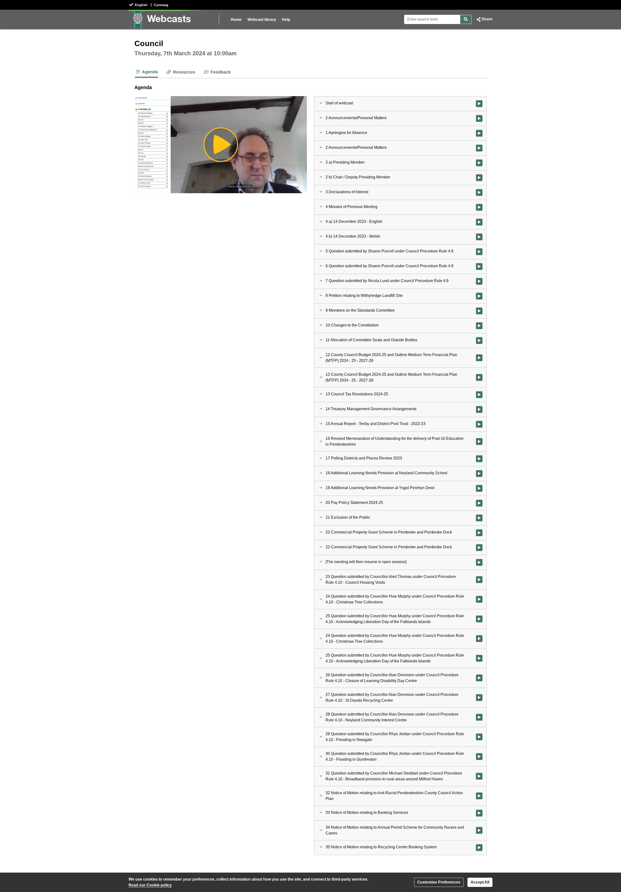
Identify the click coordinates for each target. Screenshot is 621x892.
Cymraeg (161, 5)
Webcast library (261, 19)
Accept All (480, 882)
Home (236, 19)
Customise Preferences (438, 882)
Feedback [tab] (219, 72)
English (141, 5)
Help (286, 19)
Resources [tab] (183, 72)
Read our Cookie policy (150, 885)
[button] (483, 19)
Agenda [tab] (149, 71)
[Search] (466, 19)
